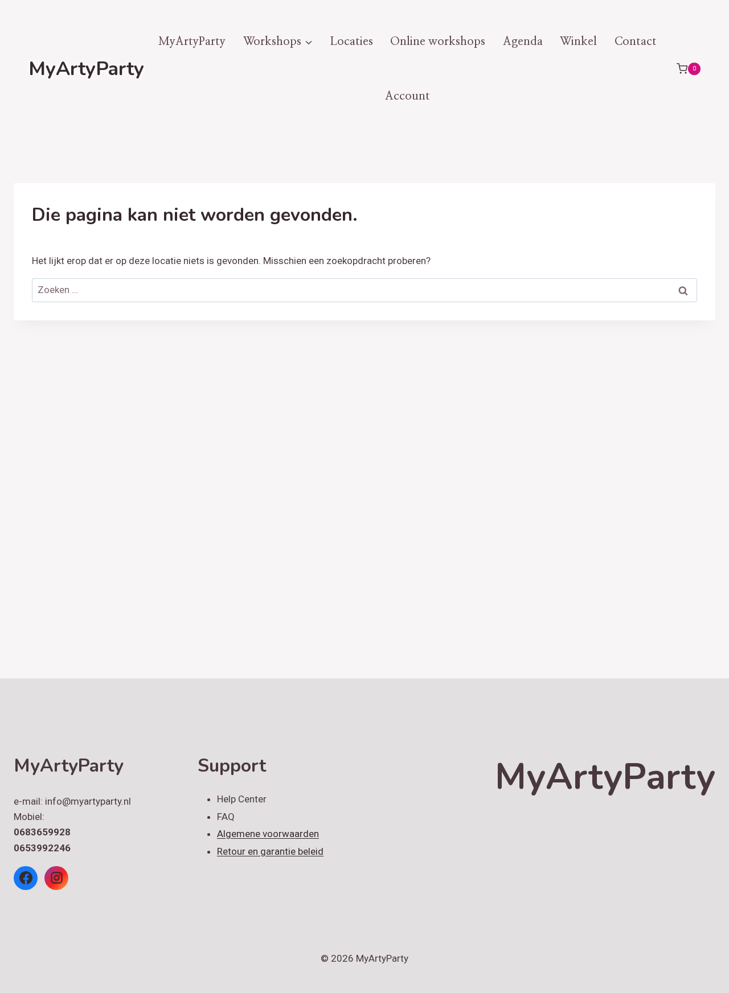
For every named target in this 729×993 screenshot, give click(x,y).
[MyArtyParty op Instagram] (56, 878)
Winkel (578, 41)
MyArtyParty (192, 41)
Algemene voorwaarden (268, 833)
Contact (636, 41)
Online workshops (437, 41)
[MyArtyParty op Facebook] (26, 878)
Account (407, 96)
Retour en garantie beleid (270, 851)
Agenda (523, 41)
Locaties (351, 41)
